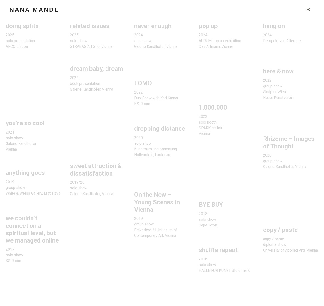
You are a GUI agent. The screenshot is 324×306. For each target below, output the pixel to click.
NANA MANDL (34, 9)
